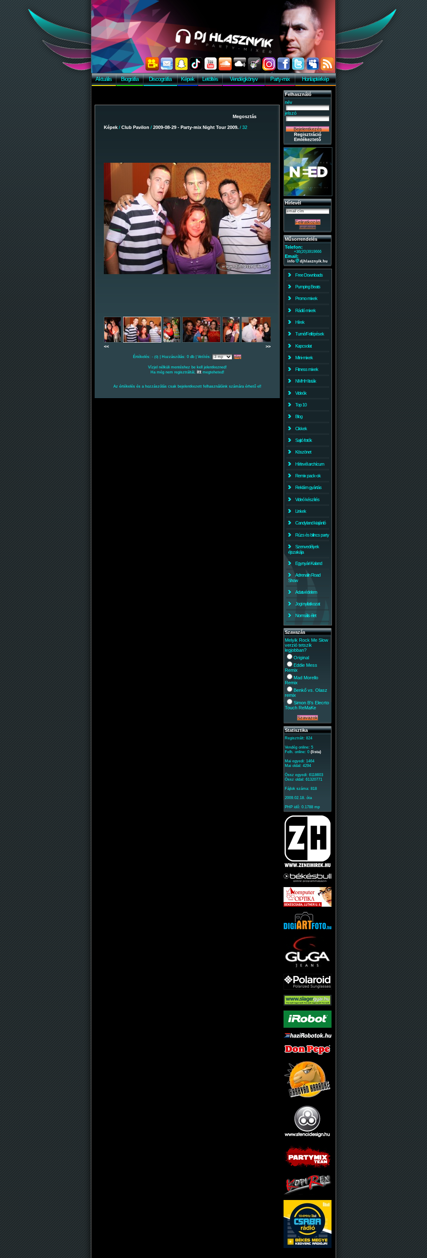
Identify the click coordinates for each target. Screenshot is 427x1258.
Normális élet (305, 615)
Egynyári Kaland (308, 563)
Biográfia (129, 79)
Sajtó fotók (303, 440)
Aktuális (103, 79)
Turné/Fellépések (309, 333)
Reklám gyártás (308, 487)
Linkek (300, 511)
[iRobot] (308, 1026)
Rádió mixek (305, 310)
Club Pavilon (135, 127)
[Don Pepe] (308, 1053)
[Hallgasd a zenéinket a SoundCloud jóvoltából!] (225, 68)
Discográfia (160, 79)
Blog (298, 416)
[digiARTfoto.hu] (308, 927)
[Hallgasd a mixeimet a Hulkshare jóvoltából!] (254, 68)
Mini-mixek (304, 357)
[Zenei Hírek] (308, 866)
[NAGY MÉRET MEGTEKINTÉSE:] (187, 218)
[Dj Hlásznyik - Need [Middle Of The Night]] (308, 194)
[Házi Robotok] (308, 1036)
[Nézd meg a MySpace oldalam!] (312, 68)
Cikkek (301, 428)
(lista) (316, 752)
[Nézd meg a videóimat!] (152, 68)
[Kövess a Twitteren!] (298, 68)
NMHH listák (305, 380)
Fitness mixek (306, 369)
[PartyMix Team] (308, 1168)
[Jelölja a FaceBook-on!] (283, 68)
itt (199, 371)
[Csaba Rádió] (308, 1246)
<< (106, 346)
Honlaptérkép (315, 79)
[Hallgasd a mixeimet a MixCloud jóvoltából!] (239, 68)
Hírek (299, 322)
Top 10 (300, 404)
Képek (187, 79)
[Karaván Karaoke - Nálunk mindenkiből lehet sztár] (308, 1096)
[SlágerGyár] (308, 1003)
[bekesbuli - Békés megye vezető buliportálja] (308, 880)
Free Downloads (309, 274)
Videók (300, 393)
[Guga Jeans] (308, 967)
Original (301, 657)
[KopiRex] (308, 1193)
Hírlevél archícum (309, 463)
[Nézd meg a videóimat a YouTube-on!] (210, 68)
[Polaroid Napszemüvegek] (308, 988)
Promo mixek (306, 298)
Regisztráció (308, 134)
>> (268, 346)
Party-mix (280, 79)
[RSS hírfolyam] (327, 68)
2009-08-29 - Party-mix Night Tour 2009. (196, 127)
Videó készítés (307, 499)
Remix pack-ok (308, 475)
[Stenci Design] (308, 1137)
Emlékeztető (307, 139)
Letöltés (210, 79)
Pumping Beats (307, 286)
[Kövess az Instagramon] (269, 68)
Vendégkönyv (244, 79)
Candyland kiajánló (310, 522)
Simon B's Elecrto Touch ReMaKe (307, 705)
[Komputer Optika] (308, 905)
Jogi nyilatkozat (307, 603)
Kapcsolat (303, 345)
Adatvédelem (306, 592)
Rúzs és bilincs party (312, 534)
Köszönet (303, 451)
